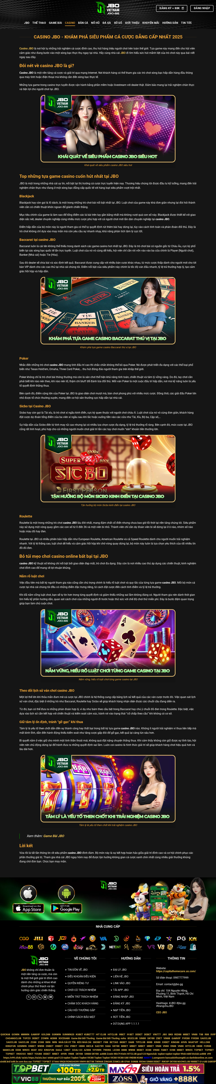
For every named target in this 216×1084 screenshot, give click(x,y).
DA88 (131, 1042)
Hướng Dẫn (170, 22)
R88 (207, 1034)
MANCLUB (8, 1050)
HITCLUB (112, 1034)
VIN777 (157, 1034)
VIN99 (82, 1061)
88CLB (89, 1046)
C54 (66, 1046)
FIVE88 (186, 1038)
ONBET (32, 1046)
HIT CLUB (101, 1034)
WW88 (40, 1046)
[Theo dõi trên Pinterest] (45, 997)
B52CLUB (133, 1038)
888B (149, 1042)
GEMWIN (22, 1046)
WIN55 (26, 1050)
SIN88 (142, 1038)
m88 (188, 1053)
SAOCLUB (205, 1038)
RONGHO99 (72, 1061)
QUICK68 (5, 1034)
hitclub (195, 1053)
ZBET (159, 1038)
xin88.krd (5, 1061)
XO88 (148, 1050)
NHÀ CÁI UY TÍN (67, 1042)
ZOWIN (45, 1038)
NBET (30, 1053)
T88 (201, 1034)
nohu (123, 1038)
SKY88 (151, 1038)
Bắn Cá (83, 22)
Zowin (110, 1053)
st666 (51, 1057)
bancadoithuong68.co (177, 1057)
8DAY (34, 1050)
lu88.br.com (17, 1061)
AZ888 (87, 1050)
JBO (26, 22)
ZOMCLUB (118, 1061)
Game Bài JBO (53, 836)
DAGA (59, 1050)
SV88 (172, 1050)
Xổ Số (118, 22)
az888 (103, 1053)
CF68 (127, 1061)
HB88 (82, 1046)
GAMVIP (35, 1034)
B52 (40, 1050)
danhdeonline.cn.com (201, 1057)
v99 (209, 1053)
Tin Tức (186, 22)
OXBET (166, 1042)
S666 (108, 1046)
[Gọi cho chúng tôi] (39, 997)
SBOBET (97, 1042)
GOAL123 (77, 1050)
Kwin (123, 1053)
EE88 (18, 1050)
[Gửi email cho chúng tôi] (34, 997)
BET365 (114, 1042)
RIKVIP (165, 1061)
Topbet (75, 1057)
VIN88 (167, 1038)
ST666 (55, 1061)
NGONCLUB (183, 1061)
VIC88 (90, 1057)
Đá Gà (107, 22)
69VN (184, 1042)
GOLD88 (45, 1034)
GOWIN (15, 1034)
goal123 (141, 1053)
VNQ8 (62, 1061)
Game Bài (55, 22)
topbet (161, 1053)
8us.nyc (28, 1061)
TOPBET (198, 1050)
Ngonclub (151, 1053)
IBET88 (90, 1061)
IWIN (47, 1042)
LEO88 (116, 1050)
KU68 (140, 1057)
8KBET (123, 1042)
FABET (164, 1050)
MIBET (186, 1034)
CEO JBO (161, 1012)
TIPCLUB (140, 1042)
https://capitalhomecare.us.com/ (176, 971)
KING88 (175, 1042)
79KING (107, 1050)
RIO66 (142, 1061)
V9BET (73, 1046)
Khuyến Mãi (150, 22)
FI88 (105, 1042)
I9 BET (130, 1034)
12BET (67, 1050)
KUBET (79, 1034)
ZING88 (108, 1061)
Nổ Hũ (95, 22)
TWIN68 (99, 1061)
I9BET (122, 1034)
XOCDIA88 (64, 1038)
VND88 (133, 1057)
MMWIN (25, 1034)
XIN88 (157, 1042)
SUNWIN (56, 1034)
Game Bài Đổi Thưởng (83, 1038)
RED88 (177, 1034)
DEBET (139, 1034)
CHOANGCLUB (13, 1038)
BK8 (170, 1034)
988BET (195, 1061)
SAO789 (99, 1046)
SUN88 (134, 1061)
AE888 (53, 1038)
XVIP (213, 1034)
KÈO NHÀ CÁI (84, 1042)
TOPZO (27, 1038)
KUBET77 (89, 1034)
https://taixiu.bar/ (37, 1057)
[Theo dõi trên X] (28, 997)
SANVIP (212, 1061)
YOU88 (38, 1053)
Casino (70, 22)
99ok (183, 1053)
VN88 (194, 1034)
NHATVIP (193, 1042)
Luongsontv (158, 1057)
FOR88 (207, 1046)
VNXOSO (21, 1053)
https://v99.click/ (12, 1057)
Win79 (117, 1053)
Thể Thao (39, 22)
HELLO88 (205, 1042)
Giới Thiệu (132, 22)
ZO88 (33, 1042)
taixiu (25, 1057)
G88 (126, 1057)
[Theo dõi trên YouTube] (50, 997)
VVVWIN (96, 1050)
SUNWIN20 (68, 1034)
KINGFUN (11, 1046)
